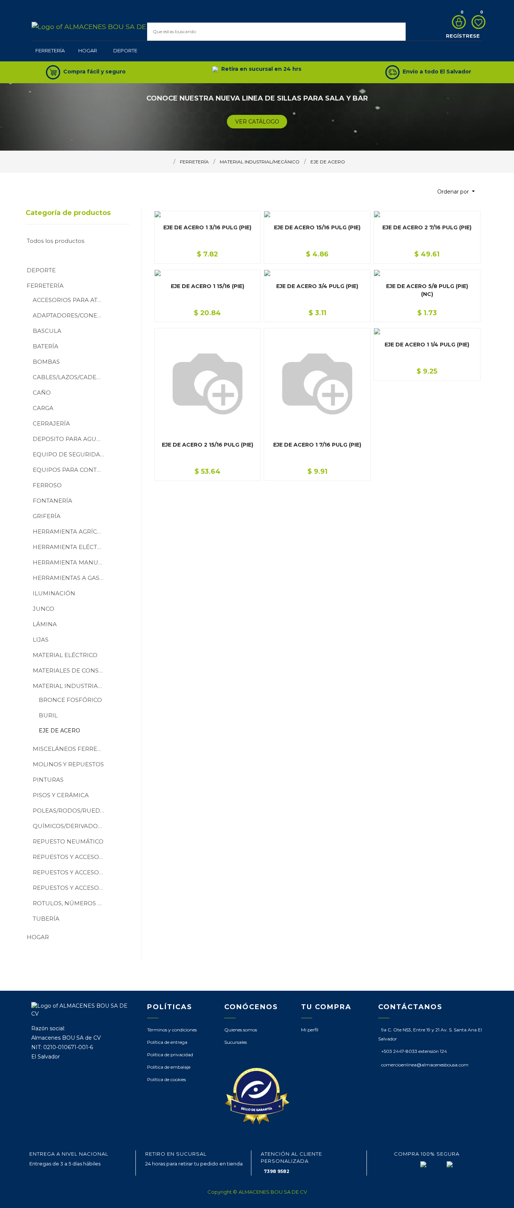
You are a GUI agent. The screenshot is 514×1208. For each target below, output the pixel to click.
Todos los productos (55, 240)
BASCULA (47, 330)
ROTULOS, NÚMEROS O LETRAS (71, 903)
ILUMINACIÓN (54, 593)
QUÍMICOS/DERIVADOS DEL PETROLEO (71, 826)
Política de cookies (166, 1079)
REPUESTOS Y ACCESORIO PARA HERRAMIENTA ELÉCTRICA (71, 856)
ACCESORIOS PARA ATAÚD (71, 300)
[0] (457, 22)
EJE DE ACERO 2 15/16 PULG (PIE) (207, 444)
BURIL (48, 715)
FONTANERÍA (52, 500)
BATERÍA (45, 346)
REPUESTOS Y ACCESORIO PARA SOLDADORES (71, 887)
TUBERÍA (46, 918)
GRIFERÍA (47, 516)
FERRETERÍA (45, 285)
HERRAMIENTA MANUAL (69, 562)
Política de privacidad (170, 1054)
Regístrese (463, 36)
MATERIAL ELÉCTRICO (65, 655)
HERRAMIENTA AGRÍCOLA (71, 531)
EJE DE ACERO (59, 730)
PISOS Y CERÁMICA (61, 795)
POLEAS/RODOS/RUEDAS (70, 810)
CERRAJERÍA (51, 423)
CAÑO (42, 392)
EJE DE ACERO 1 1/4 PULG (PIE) (427, 344)
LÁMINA (45, 624)
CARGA (43, 408)
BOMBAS (46, 361)
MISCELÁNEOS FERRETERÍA (71, 748)
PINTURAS (48, 779)
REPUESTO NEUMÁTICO (68, 841)
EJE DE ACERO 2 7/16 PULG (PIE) (426, 227)
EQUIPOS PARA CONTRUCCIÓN (71, 469)
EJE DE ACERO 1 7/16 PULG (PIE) (317, 444)
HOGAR (38, 937)
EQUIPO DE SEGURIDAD (69, 454)
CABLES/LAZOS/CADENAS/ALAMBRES (71, 377)
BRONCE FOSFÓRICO (70, 699)
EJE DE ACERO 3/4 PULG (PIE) (317, 286)
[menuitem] (50, 51)
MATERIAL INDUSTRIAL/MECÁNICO (71, 685)
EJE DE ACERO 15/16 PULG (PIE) (317, 227)
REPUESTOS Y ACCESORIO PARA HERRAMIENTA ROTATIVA (71, 872)
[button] (456, 192)
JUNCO (43, 608)
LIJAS (41, 639)
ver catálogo (257, 121)
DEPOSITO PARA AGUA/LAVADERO (71, 438)
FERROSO (47, 485)
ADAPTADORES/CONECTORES (71, 315)
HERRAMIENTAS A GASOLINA (71, 577)
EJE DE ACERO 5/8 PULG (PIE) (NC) (427, 290)
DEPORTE (41, 270)
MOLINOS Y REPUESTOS (68, 764)
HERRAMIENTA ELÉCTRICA (71, 547)
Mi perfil (309, 1030)
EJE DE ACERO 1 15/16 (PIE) (207, 286)
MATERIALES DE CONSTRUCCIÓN (71, 670)
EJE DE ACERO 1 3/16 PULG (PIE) (207, 227)
